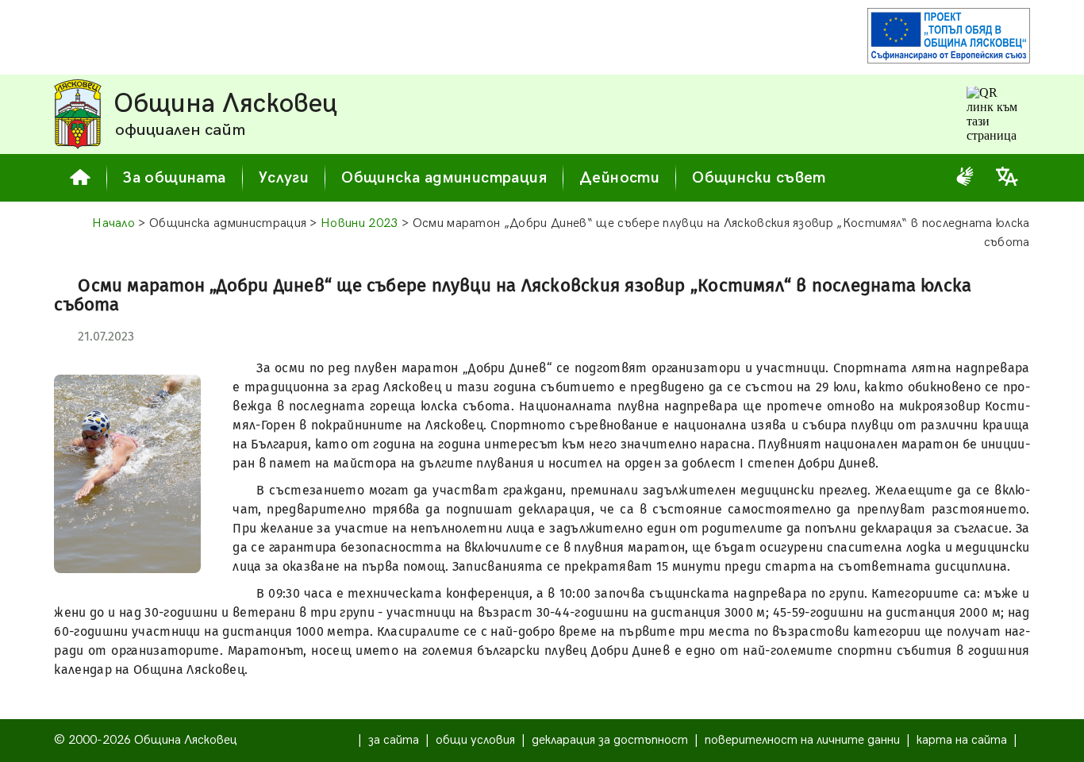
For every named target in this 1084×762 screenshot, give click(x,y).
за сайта (393, 740)
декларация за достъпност (610, 740)
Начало (113, 223)
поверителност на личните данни (802, 740)
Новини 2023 (359, 223)
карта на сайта (962, 740)
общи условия (475, 740)
